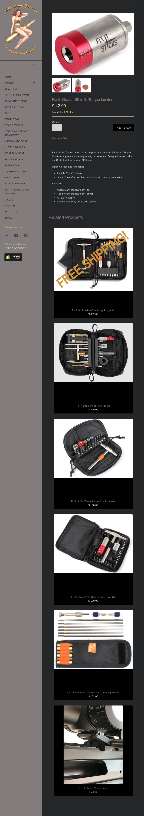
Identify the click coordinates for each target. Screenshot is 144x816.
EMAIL (8, 217)
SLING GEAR (11, 165)
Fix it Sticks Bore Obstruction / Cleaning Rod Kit (93, 692)
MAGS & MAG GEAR (16, 141)
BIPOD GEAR (11, 119)
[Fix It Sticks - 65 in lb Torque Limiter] (93, 44)
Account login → (13, 227)
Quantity (56, 122)
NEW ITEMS (11, 89)
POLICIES (10, 205)
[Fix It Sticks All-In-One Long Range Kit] (93, 267)
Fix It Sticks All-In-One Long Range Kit (93, 310)
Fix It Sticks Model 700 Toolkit (93, 405)
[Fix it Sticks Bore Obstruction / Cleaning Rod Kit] (93, 649)
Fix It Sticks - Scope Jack (93, 788)
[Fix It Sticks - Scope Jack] (93, 744)
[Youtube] (16, 235)
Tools (66, 138)
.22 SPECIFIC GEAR (15, 171)
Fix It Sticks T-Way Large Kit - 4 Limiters (93, 501)
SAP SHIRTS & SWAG (16, 95)
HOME (8, 77)
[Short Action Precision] (21, 7)
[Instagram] (25, 235)
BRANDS (9, 83)
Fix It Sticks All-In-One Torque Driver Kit (93, 597)
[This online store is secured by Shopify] (13, 260)
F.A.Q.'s (8, 199)
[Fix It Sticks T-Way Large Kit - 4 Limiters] (93, 458)
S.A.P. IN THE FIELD (15, 183)
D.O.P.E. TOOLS (13, 125)
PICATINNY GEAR (14, 153)
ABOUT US (10, 211)
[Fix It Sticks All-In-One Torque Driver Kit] (93, 553)
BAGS (7, 113)
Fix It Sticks (66, 112)
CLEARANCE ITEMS (15, 101)
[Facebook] (7, 235)
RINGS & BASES (13, 159)
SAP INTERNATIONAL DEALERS (16, 191)
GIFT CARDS (11, 177)
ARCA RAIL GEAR (14, 107)
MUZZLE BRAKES (14, 147)
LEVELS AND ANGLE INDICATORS (16, 133)
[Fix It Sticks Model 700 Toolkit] (93, 362)
